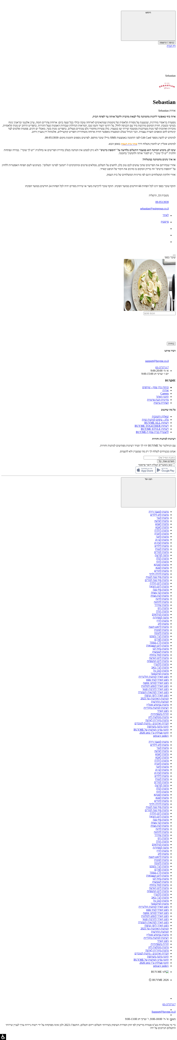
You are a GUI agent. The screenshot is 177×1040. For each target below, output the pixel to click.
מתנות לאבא (162, 527)
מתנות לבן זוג (162, 539)
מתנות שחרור (162, 605)
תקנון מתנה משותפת (158, 726)
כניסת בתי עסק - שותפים (155, 387)
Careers (164, 393)
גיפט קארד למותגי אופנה (156, 682)
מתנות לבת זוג (161, 542)
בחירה (171, 343)
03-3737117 (169, 1004)
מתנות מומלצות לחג (158, 717)
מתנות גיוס (163, 608)
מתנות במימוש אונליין (157, 704)
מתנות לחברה (161, 533)
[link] (85, 987)
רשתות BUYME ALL (156, 422)
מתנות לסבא (162, 567)
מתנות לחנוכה (161, 633)
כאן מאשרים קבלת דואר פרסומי (157, 464)
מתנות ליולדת (162, 530)
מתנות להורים (161, 570)
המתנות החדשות (160, 701)
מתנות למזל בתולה (159, 654)
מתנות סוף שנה (161, 589)
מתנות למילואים (160, 614)
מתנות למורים (161, 552)
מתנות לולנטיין (161, 664)
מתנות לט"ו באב (160, 667)
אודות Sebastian (167, 110)
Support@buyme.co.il (164, 1011)
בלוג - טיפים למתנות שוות (155, 419)
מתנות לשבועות (160, 651)
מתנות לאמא (162, 524)
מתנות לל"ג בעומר (159, 642)
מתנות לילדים (162, 545)
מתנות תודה (162, 611)
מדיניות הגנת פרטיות (158, 399)
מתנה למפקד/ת (161, 617)
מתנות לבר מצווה (160, 592)
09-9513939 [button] (162, 201)
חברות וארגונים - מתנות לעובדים (151, 723)
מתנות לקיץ (163, 620)
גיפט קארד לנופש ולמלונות (155, 686)
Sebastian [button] (170, 75)
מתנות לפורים (161, 639)
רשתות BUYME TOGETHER (152, 425)
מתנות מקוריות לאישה (157, 720)
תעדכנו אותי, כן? (166, 461)
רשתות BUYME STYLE (155, 428)
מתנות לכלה (162, 558)
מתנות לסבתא (161, 564)
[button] (171, 6)
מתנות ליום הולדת (159, 583)
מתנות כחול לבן (161, 648)
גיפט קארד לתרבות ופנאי (155, 689)
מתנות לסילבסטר (160, 673)
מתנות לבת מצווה (160, 595)
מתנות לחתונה (161, 601)
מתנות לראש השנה (159, 626)
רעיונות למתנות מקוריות (156, 707)
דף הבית (171, 45)
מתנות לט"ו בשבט (159, 636)
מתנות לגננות (162, 549)
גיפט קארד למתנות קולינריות (154, 676)
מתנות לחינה (162, 598)
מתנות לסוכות (161, 629)
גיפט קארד (163, 710)
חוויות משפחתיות (160, 714)
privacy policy (161, 735)
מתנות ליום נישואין (159, 586)
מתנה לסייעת (162, 555)
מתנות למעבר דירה (159, 511)
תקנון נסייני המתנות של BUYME (151, 729)
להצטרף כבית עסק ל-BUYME (152, 432)
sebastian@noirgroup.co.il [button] (154, 208)
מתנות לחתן (162, 561)
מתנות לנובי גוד (161, 670)
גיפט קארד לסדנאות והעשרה (153, 692)
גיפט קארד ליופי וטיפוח (157, 695)
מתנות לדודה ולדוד (159, 573)
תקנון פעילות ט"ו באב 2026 (154, 732)
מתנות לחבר (162, 536)
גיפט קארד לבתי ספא (157, 679)
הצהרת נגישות (161, 402)
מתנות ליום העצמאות (157, 645)
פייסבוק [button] (165, 221)
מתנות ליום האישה (159, 657)
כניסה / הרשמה (167, 42)
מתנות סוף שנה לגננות (157, 577)
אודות (165, 390)
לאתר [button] (166, 215)
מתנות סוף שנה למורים (157, 580)
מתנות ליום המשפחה (158, 661)
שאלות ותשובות (160, 416)
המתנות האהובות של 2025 (155, 698)
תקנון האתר (162, 396)
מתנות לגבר (163, 517)
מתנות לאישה (161, 520)
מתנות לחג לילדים (159, 514)
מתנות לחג (163, 623)
